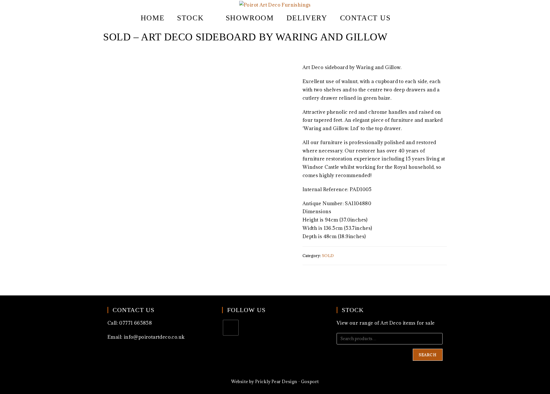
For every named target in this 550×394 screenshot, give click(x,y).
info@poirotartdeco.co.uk (154, 337)
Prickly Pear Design (276, 381)
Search (428, 354)
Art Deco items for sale (407, 323)
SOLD (328, 255)
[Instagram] (231, 328)
